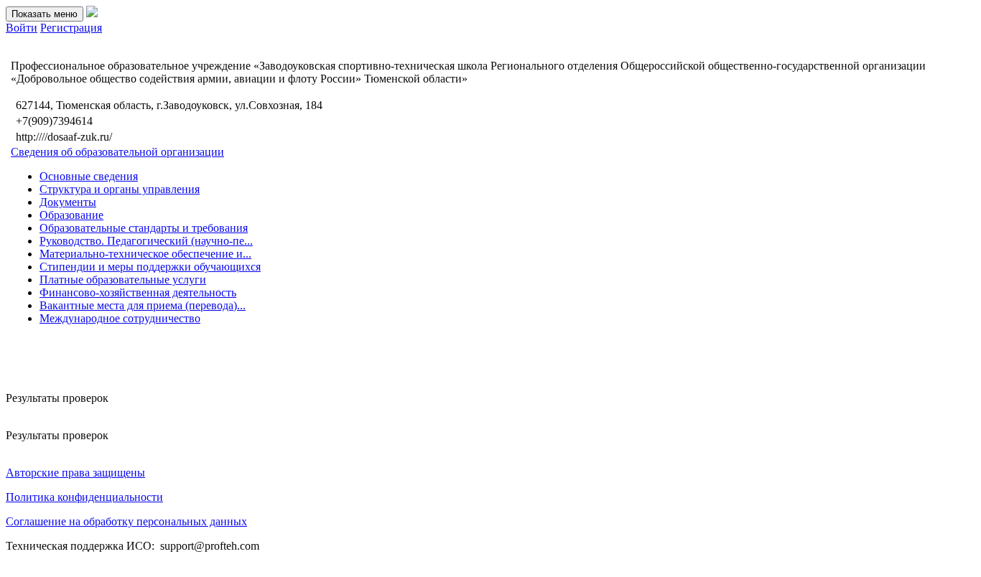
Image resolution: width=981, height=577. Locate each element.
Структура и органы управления (119, 189)
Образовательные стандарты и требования (143, 228)
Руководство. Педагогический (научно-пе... (146, 241)
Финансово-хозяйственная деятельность (137, 292)
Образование (71, 215)
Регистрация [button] (71, 28)
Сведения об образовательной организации (117, 152)
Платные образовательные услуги (122, 279)
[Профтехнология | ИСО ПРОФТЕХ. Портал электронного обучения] (92, 13)
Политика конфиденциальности (84, 497)
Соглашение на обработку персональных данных (126, 521)
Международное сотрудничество (119, 318)
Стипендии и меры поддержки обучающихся (150, 267)
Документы (67, 202)
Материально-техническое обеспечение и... (145, 254)
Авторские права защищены (75, 472)
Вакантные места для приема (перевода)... (142, 305)
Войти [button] (21, 28)
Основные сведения (88, 176)
